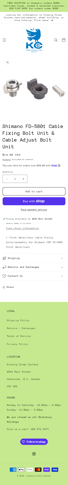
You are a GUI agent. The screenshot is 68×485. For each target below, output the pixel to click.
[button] (4, 40)
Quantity (8, 172)
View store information (22, 228)
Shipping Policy (18, 320)
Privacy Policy (17, 344)
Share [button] (10, 287)
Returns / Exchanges (21, 328)
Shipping (7, 159)
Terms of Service (19, 336)
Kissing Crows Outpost (38, 476)
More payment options (34, 209)
